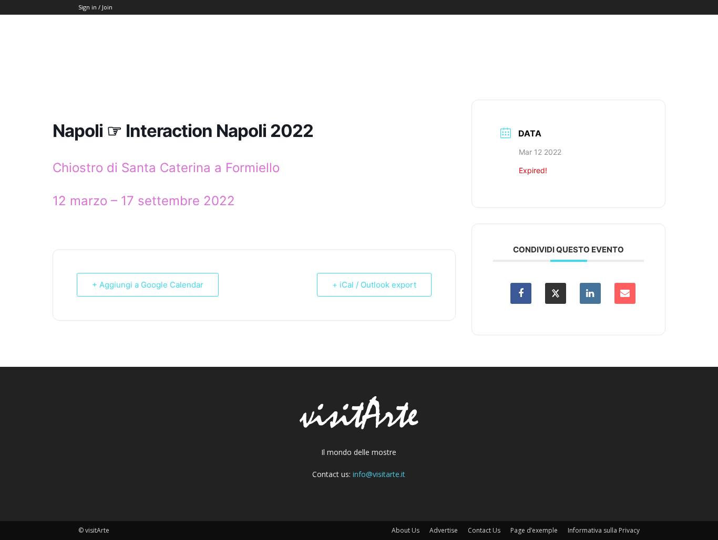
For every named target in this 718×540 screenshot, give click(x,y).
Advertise (443, 530)
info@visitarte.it (379, 474)
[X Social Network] (555, 293)
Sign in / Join (95, 7)
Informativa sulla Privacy (604, 530)
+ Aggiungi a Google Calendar (147, 285)
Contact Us (484, 530)
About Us (405, 530)
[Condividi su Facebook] (520, 293)
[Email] (624, 293)
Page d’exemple (534, 530)
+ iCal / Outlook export (374, 285)
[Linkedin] (590, 293)
